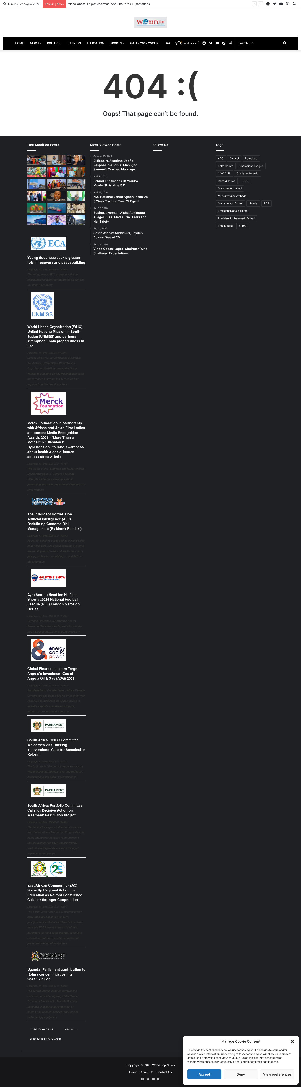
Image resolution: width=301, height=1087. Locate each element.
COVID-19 (224, 173)
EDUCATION (95, 43)
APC (220, 158)
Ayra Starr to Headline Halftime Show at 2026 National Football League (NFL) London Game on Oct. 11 (53, 601)
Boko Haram (225, 166)
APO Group (54, 1038)
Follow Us (160, 145)
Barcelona (251, 158)
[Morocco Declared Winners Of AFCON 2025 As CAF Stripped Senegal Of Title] (36, 208)
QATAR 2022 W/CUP (144, 43)
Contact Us (164, 1072)
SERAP (243, 225)
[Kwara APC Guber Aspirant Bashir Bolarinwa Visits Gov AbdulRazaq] (76, 172)
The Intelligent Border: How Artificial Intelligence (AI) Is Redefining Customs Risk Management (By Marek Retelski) (54, 521)
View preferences (277, 1074)
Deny (241, 1074)
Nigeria (253, 203)
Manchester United (230, 188)
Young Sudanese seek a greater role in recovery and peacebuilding (56, 260)
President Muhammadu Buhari (236, 218)
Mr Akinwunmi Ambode (232, 195)
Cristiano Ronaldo (247, 173)
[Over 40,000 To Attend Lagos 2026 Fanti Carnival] (56, 184)
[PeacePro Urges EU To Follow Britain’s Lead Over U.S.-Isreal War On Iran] (76, 220)
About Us (146, 1072)
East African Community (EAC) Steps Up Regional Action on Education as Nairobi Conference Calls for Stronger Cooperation (54, 892)
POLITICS (53, 43)
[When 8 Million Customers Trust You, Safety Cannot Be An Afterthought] (36, 184)
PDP (266, 203)
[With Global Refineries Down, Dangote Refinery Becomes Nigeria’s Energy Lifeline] (36, 220)
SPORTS (116, 43)
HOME (19, 43)
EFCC (244, 181)
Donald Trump (226, 181)
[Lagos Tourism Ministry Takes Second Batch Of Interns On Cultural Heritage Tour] (36, 160)
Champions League (251, 166)
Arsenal (234, 158)
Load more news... (43, 1029)
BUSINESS (74, 43)
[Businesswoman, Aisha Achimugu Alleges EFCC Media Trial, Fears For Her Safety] (76, 160)
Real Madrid (225, 225)
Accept (204, 1074)
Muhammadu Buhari (230, 203)
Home (133, 1072)
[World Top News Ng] (150, 22)
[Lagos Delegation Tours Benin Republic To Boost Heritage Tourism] (36, 196)
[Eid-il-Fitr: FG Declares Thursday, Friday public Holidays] (76, 196)
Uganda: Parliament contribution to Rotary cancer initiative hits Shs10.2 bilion (56, 974)
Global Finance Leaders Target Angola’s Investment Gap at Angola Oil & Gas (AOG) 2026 (52, 673)
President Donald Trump (232, 210)
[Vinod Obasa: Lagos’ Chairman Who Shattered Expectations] (56, 160)
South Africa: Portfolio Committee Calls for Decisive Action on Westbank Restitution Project (55, 810)
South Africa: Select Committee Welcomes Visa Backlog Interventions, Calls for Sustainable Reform (56, 747)
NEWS (34, 43)
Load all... (70, 1029)
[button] (292, 1041)
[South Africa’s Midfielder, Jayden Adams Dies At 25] (36, 172)
